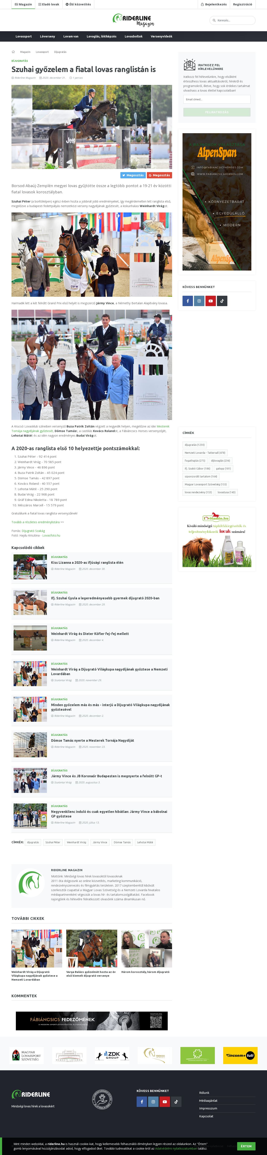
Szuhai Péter (52, 842)
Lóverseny (47, 36)
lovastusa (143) (227, 492)
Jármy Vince (100, 842)
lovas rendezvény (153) (198, 492)
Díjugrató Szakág (33, 531)
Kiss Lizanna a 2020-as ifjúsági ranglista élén (87, 562)
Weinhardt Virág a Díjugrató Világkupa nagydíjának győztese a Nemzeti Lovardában (34, 975)
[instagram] (199, 301)
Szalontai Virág (63, 680)
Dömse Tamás (122, 842)
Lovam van (70, 36)
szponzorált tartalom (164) (201, 476)
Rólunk (204, 1092)
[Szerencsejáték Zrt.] (197, 1055)
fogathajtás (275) (195, 460)
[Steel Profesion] (112, 1055)
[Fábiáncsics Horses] (155, 1055)
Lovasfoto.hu (51, 535)
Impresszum (208, 1108)
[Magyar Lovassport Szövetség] (26, 1055)
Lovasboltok (133, 36)
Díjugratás (19, 61)
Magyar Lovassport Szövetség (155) (206, 484)
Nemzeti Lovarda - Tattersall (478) (205, 452)
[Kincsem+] (240, 1055)
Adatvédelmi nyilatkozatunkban (176, 1148)
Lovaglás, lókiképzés (101, 36)
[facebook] (188, 301)
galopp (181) (223, 468)
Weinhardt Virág (76, 842)
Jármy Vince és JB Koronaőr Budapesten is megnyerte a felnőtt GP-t (106, 776)
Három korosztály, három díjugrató (145, 971)
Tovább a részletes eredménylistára (35, 522)
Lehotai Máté (145, 842)
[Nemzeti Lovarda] (69, 1055)
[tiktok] (222, 301)
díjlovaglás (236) (220, 460)
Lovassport (24, 36)
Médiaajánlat (208, 1100)
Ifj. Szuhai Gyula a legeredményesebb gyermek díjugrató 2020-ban (105, 598)
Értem (246, 1146)
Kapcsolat (206, 1116)
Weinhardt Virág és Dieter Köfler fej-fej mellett (90, 634)
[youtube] (210, 301)
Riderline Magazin (25, 77)
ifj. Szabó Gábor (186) (197, 468)
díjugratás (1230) (195, 444)
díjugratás (33, 842)
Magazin (25, 52)
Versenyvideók (161, 36)
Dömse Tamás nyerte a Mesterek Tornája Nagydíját (92, 740)
